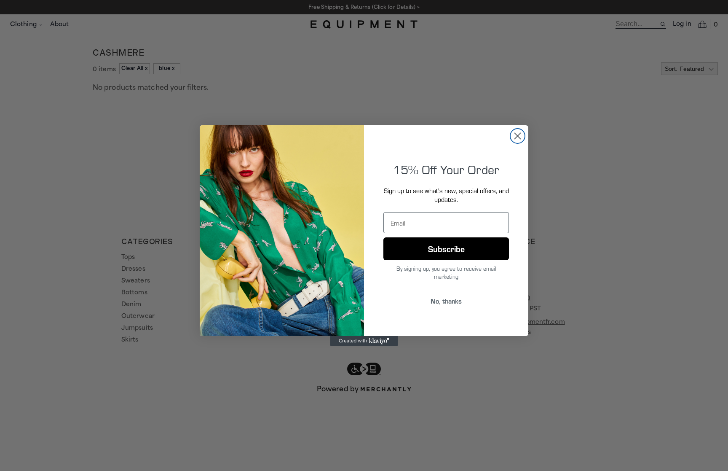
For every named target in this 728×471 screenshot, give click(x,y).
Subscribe (446, 248)
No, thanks (446, 300)
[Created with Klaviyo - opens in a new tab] (364, 341)
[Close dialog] (517, 136)
